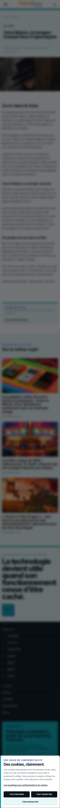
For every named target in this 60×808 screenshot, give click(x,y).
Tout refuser (16, 794)
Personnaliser (30, 802)
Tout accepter (44, 794)
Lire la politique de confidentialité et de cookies (26, 785)
